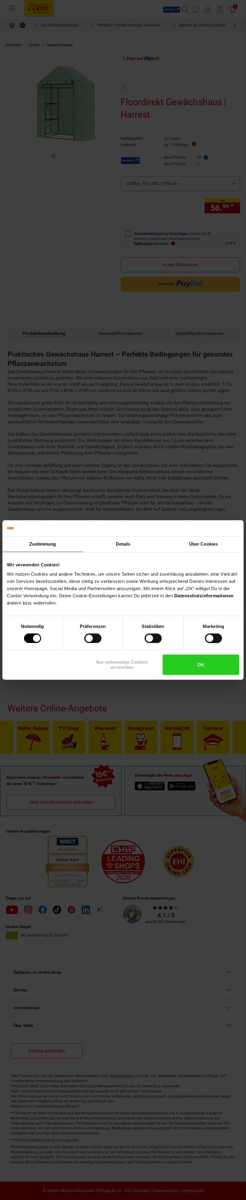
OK (200, 664)
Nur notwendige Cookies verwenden (122, 665)
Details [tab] (123, 544)
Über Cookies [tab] (203, 544)
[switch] (92, 638)
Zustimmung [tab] (42, 544)
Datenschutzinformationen (204, 595)
